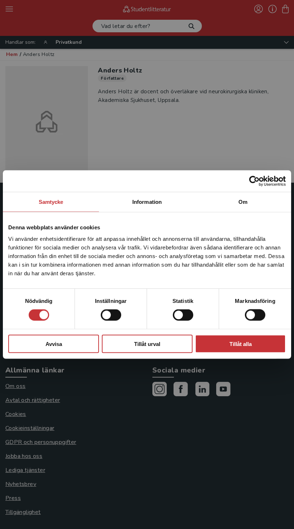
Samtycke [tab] (51, 202)
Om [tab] (242, 202)
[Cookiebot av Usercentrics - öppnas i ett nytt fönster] (254, 181)
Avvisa (54, 344)
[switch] (111, 315)
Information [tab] (147, 202)
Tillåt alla (240, 344)
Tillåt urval (147, 344)
